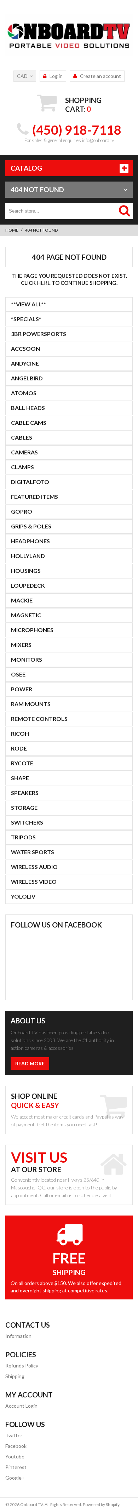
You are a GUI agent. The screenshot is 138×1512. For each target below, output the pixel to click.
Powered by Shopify (101, 1504)
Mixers (21, 644)
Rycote (22, 763)
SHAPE (20, 778)
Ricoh (20, 733)
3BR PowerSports (38, 333)
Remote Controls (39, 718)
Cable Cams (28, 422)
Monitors (26, 659)
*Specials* (26, 319)
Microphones (32, 629)
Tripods (23, 837)
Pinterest (16, 1467)
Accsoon (25, 348)
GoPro (21, 511)
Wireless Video (34, 881)
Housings (26, 570)
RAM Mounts (31, 703)
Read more (30, 1063)
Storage (24, 807)
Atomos (23, 393)
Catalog (26, 168)
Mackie (22, 600)
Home (11, 230)
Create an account (100, 76)
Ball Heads (28, 407)
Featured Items (34, 496)
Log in (56, 76)
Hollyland (28, 555)
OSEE (18, 674)
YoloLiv (23, 896)
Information (18, 1336)
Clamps (22, 467)
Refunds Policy (21, 1366)
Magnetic (26, 615)
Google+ (15, 1478)
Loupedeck (28, 585)
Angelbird (27, 378)
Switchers (27, 822)
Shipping (14, 1376)
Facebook (16, 1446)
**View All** (28, 304)
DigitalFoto (30, 481)
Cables (21, 437)
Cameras (24, 452)
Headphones (30, 541)
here (44, 283)
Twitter (13, 1435)
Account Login (21, 1406)
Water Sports (32, 852)
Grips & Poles (31, 526)
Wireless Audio (34, 866)
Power (21, 689)
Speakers (25, 792)
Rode (19, 748)
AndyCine (25, 363)
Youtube (14, 1456)
